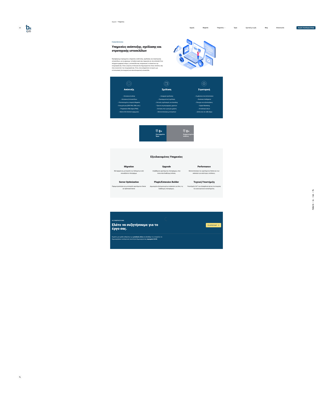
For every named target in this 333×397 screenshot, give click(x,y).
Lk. (313, 200)
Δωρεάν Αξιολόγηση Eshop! (306, 28)
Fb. (313, 190)
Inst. (313, 195)
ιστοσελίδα (145, 70)
